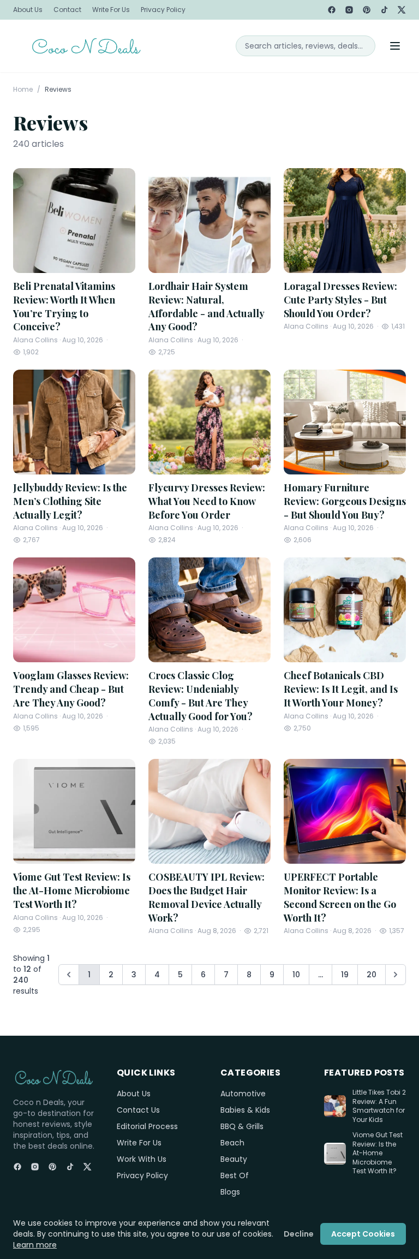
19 (345, 974)
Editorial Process (147, 1126)
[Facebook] (331, 9)
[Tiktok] (384, 9)
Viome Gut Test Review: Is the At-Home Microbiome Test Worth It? (377, 1153)
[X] (401, 9)
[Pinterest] (366, 9)
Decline (299, 1233)
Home (23, 89)
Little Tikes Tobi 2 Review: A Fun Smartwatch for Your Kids (379, 1106)
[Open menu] (395, 46)
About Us (28, 9)
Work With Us (141, 1159)
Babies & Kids (245, 1109)
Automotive (243, 1093)
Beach (232, 1142)
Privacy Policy (163, 9)
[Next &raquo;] (395, 974)
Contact (67, 9)
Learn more (35, 1244)
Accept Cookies (363, 1233)
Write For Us (111, 9)
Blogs (230, 1191)
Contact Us (138, 1109)
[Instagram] (349, 9)
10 (296, 974)
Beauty (233, 1159)
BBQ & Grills (242, 1126)
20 (371, 974)
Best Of (234, 1175)
